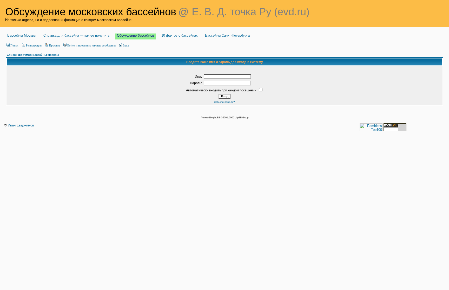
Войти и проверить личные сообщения (91, 45)
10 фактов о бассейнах (179, 35)
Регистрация (34, 45)
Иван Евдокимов (21, 125)
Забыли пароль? (224, 101)
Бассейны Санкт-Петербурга (227, 35)
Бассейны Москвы (21, 35)
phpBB (216, 117)
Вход (126, 45)
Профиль (54, 45)
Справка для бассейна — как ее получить (76, 35)
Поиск (14, 45)
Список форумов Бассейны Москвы (33, 54)
